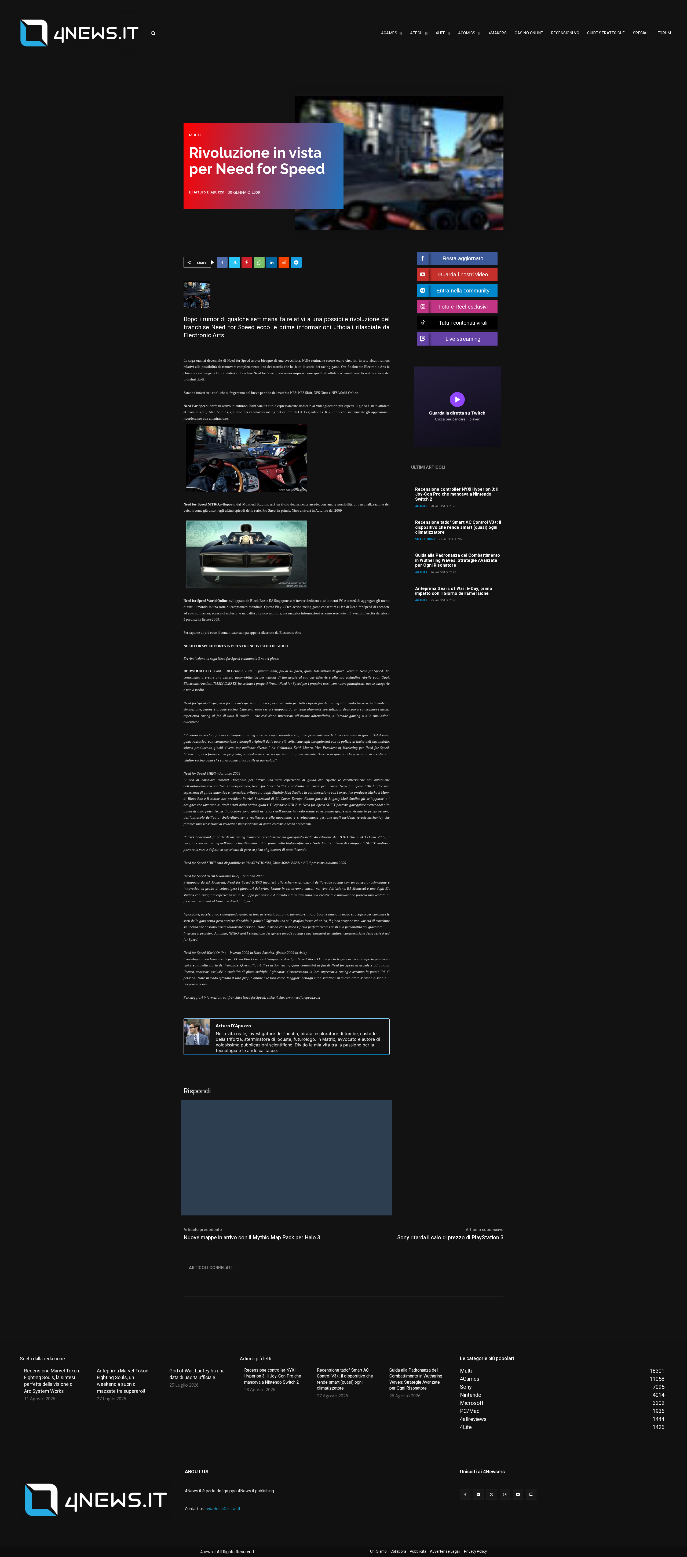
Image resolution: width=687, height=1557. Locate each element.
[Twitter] (234, 262)
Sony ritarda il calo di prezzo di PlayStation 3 (450, 1237)
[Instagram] (505, 1494)
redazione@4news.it (223, 1508)
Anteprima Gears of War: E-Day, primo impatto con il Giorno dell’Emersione (453, 591)
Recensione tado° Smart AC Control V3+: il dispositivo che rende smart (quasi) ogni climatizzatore (458, 527)
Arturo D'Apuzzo (208, 192)
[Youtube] (518, 1494)
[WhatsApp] (259, 262)
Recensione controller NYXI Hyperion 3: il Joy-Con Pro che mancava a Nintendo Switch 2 (456, 494)
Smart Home (425, 539)
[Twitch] (531, 1494)
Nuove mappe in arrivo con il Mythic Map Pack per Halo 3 (252, 1237)
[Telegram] (296, 262)
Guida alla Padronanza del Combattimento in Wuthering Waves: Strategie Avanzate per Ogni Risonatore (457, 560)
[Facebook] (222, 262)
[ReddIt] (284, 262)
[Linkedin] (271, 262)
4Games (421, 506)
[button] (178, 33)
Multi (195, 135)
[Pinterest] (247, 262)
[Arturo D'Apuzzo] (197, 1036)
